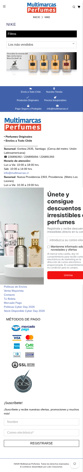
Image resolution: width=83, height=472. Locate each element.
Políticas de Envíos (15, 286)
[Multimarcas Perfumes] (41, 7)
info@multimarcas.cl (16, 172)
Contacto (9, 294)
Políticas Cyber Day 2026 (19, 306)
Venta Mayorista (14, 290)
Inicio (36, 17)
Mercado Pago (13, 302)
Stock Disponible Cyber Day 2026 (24, 310)
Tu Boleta (9, 298)
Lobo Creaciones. (55, 467)
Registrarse (41, 443)
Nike (47, 17)
